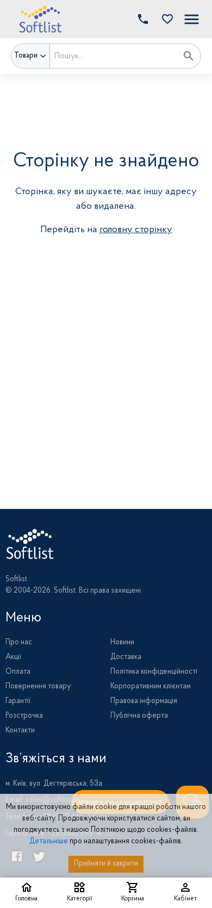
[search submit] (189, 56)
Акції (13, 657)
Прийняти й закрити (106, 864)
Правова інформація (143, 701)
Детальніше (48, 841)
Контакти (20, 731)
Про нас (18, 642)
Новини (122, 642)
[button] (164, 19)
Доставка (125, 657)
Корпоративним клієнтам (150, 687)
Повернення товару (38, 687)
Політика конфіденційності (153, 672)
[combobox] (113, 56)
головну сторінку (135, 230)
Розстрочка (24, 716)
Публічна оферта (139, 716)
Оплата (17, 672)
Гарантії (17, 701)
